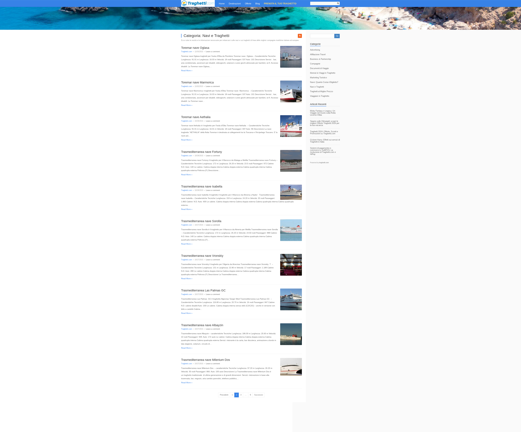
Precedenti (224, 395)
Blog (257, 3)
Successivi (258, 395)
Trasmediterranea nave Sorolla (201, 221)
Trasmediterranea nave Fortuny (201, 152)
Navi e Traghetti (317, 87)
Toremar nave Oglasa (195, 47)
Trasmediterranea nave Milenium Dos (205, 359)
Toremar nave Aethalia (195, 117)
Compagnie (315, 63)
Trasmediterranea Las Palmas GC (203, 290)
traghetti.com (324, 163)
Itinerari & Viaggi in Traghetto (322, 73)
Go (337, 36)
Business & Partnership (320, 59)
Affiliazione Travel (317, 54)
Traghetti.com (186, 52)
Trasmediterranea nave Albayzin (202, 325)
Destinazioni (235, 3)
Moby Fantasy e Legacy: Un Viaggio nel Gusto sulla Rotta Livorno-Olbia (323, 113)
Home (222, 3)
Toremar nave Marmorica (197, 82)
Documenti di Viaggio (319, 68)
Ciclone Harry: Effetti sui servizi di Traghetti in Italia (325, 141)
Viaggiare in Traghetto (319, 96)
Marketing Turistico (318, 77)
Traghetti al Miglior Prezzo (321, 91)
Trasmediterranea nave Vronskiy (202, 255)
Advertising (315, 50)
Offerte (248, 3)
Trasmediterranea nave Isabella (201, 186)
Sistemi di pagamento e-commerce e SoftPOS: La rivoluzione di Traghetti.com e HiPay (323, 151)
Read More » (186, 70)
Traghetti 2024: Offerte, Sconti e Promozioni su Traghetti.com (324, 132)
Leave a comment (213, 52)
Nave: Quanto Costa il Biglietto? (324, 82)
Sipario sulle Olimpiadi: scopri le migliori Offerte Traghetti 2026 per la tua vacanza (324, 123)
